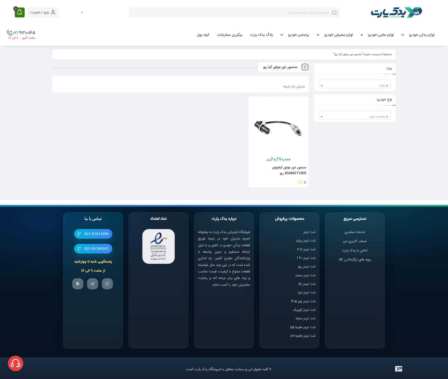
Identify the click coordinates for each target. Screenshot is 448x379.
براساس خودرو (298, 35)
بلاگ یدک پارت (261, 35)
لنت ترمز (309, 232)
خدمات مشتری (355, 232)
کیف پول (203, 35)
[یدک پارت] (396, 12)
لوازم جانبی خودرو (381, 35)
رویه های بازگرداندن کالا (355, 260)
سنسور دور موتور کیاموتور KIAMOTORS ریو (289, 170)
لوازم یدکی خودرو (422, 35)
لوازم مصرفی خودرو (338, 35)
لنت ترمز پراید (306, 241)
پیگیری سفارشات (229, 35)
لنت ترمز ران (307, 284)
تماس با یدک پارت (355, 250)
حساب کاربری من (355, 241)
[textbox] (354, 85)
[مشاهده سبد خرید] (20, 12)
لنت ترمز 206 (306, 249)
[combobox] (355, 83)
